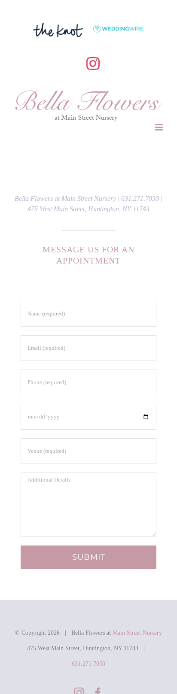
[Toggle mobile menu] (159, 127)
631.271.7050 (88, 664)
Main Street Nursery (137, 633)
